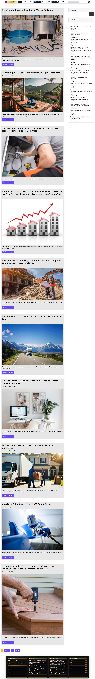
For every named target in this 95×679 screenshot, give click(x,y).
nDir (15, 12)
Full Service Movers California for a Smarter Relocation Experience (79, 78)
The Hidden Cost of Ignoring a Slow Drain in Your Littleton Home (81, 117)
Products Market (63, 1)
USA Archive (36, 1)
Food (70, 670)
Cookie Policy (10, 676)
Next (17, 650)
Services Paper (12, 1)
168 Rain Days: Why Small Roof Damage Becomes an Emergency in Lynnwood (81, 98)
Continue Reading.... (8, 64)
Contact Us (25, 1)
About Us (9, 667)
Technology (71, 672)
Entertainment (72, 668)
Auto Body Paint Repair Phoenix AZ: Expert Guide (26, 504)
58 (12, 650)
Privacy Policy (10, 671)
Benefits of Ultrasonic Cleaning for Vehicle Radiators (27, 10)
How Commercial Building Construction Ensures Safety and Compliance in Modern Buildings (81, 58)
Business (71, 660)
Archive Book (55, 1)
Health (71, 664)
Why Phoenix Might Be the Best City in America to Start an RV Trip (80, 65)
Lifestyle (71, 666)
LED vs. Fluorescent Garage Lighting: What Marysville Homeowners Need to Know (81, 111)
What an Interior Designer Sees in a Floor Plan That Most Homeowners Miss (81, 71)
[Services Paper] (6, 2)
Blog (31, 1)
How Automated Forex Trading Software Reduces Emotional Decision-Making (80, 105)
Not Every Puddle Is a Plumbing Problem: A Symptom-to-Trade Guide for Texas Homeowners (81, 41)
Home (20, 1)
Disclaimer (9, 673)
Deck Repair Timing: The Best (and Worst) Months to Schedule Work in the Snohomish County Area (81, 91)
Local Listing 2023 (46, 1)
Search (73, 10)
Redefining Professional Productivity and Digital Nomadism (31, 73)
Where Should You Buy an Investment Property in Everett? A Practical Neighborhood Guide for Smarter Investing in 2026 (81, 49)
